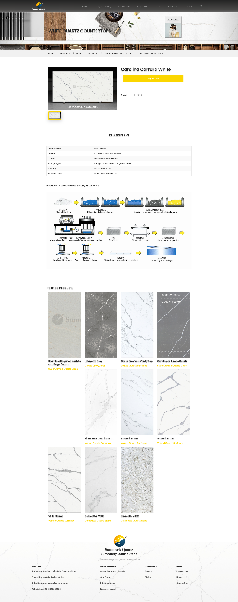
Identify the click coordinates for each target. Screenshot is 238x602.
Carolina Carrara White (151, 53)
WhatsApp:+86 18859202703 (46, 589)
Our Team (105, 577)
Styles (148, 577)
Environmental (108, 589)
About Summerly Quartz (112, 571)
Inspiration (182, 571)
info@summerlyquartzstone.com (50, 583)
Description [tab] (119, 135)
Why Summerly (108, 566)
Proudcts (65, 53)
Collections (151, 566)
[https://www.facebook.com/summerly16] (135, 95)
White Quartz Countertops (119, 53)
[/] (139, 95)
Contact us (182, 583)
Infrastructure (107, 583)
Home (51, 53)
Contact (36, 566)
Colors (148, 571)
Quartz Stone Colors (87, 53)
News (179, 577)
